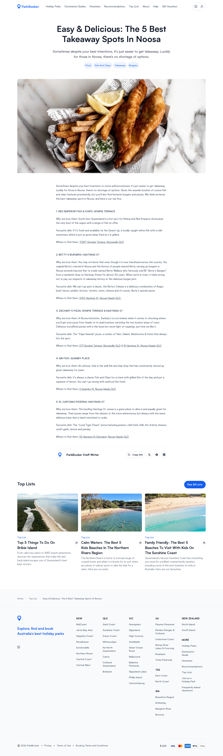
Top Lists (134, 6)
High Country (136, 636)
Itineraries (94, 6)
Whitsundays (110, 641)
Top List (33, 599)
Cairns (106, 656)
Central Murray (137, 683)
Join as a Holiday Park (188, 680)
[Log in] (199, 6)
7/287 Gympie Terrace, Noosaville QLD (101, 242)
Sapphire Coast (84, 636)
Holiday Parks (53, 6)
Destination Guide (188, 653)
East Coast (161, 675)
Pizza (88, 65)
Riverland (160, 654)
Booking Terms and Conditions (92, 745)
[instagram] (20, 647)
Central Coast (84, 659)
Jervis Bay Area (84, 630)
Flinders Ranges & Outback (164, 632)
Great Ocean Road (136, 649)
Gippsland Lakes (138, 671)
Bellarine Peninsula (134, 664)
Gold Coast (109, 624)
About (146, 6)
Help (155, 6)
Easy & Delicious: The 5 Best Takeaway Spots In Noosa (72, 599)
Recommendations (114, 6)
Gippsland (134, 630)
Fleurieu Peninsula (164, 624)
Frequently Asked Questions (191, 689)
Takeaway (120, 65)
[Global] (28, 6)
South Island (188, 630)
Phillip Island (135, 677)
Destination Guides (75, 6)
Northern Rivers (84, 653)
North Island (188, 624)
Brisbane (107, 671)
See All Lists (194, 484)
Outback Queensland (109, 664)
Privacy (48, 745)
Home (20, 599)
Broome (159, 714)
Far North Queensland (109, 649)
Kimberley (160, 702)
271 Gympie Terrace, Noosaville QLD (100, 345)
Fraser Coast (110, 636)
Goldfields (134, 641)
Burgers (133, 65)
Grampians (135, 624)
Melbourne (134, 656)
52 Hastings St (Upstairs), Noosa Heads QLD (104, 436)
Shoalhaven (82, 641)
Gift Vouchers (169, 6)
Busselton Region (164, 697)
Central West (83, 665)
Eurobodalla (82, 647)
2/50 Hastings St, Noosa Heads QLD (100, 298)
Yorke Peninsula (163, 659)
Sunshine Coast (111, 630)
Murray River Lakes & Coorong (164, 647)
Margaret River (163, 708)
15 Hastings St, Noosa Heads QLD (142, 345)
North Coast (162, 681)
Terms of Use (64, 745)
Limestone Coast (164, 639)
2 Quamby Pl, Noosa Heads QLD (97, 389)
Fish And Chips (103, 65)
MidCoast (81, 624)
